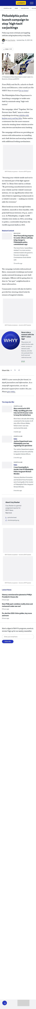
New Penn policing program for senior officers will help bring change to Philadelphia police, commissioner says (24, 239)
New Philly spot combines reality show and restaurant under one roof (17, 605)
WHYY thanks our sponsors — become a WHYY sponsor (18, 171)
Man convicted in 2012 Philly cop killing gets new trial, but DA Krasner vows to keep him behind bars (23, 411)
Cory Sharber (11, 40)
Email (19, 370)
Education (17, 233)
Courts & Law (8, 8)
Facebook (11, 370)
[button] (4, 1003)
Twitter (15, 370)
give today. (11, 392)
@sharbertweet (12, 517)
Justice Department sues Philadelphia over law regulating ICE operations (23, 443)
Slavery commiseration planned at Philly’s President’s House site (17, 595)
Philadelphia (25, 8)
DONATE (21, 3)
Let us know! (23, 91)
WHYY (7, 3)
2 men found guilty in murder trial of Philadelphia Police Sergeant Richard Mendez (23, 470)
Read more (8, 513)
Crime (16, 8)
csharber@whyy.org (13, 520)
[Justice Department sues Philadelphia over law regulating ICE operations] (7, 440)
